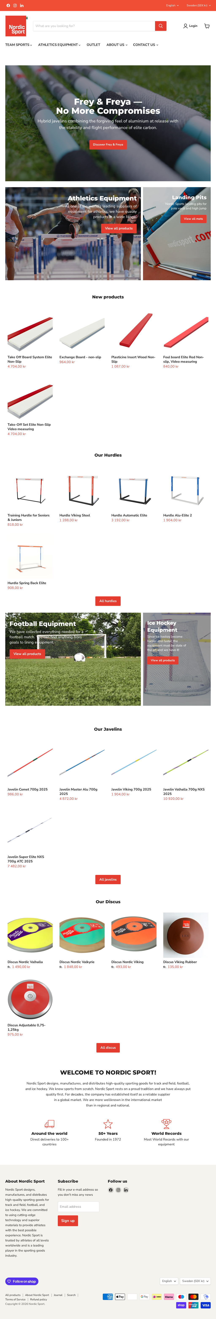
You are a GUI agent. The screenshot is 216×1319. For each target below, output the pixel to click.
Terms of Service (15, 1299)
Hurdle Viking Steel (74, 515)
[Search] (160, 26)
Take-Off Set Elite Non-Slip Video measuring (29, 426)
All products (12, 1295)
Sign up (68, 1220)
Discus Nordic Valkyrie (76, 962)
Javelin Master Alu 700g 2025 (78, 791)
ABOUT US (116, 45)
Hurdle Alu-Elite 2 (177, 515)
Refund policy (38, 1299)
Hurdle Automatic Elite (129, 515)
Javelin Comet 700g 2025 (28, 789)
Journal (58, 1295)
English (170, 5)
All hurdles (108, 601)
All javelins (108, 879)
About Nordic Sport (37, 1295)
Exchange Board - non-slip (80, 357)
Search (71, 1295)
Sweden (197, 5)
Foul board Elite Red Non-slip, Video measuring (183, 359)
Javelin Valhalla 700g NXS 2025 (184, 791)
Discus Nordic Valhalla (25, 962)
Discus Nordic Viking (127, 962)
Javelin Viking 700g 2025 (131, 789)
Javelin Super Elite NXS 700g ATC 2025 (26, 859)
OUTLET (93, 45)
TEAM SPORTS (17, 45)
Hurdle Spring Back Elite (27, 583)
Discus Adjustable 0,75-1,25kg (27, 1027)
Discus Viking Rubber (180, 962)
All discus (108, 1047)
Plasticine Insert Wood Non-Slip (133, 359)
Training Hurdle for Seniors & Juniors (29, 517)
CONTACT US (144, 45)
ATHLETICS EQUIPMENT (58, 45)
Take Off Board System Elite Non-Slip (30, 359)
